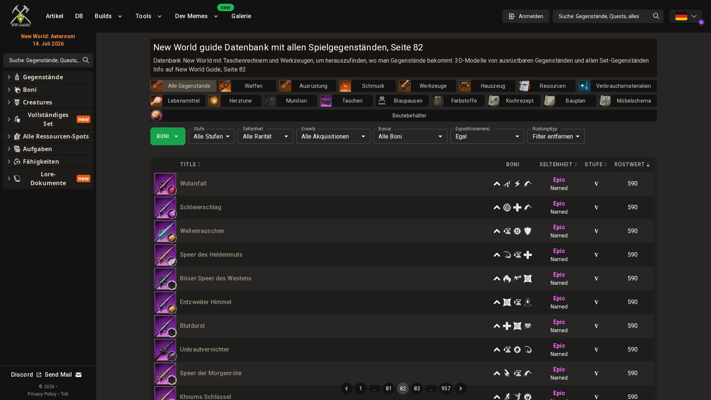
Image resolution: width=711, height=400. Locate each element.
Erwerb (308, 128)
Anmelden (531, 16)
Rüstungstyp (545, 128)
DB (79, 16)
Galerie (241, 16)
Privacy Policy (42, 394)
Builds (103, 16)
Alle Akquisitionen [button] (325, 136)
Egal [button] (461, 136)
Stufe (199, 128)
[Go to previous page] (347, 388)
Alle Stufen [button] (208, 136)
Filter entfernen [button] (553, 136)
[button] (171, 190)
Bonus (384, 128)
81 (389, 388)
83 (417, 388)
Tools (143, 16)
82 (403, 388)
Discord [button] (22, 374)
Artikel (54, 16)
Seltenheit (253, 128)
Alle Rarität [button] (257, 136)
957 (445, 388)
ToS (64, 394)
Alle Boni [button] (390, 136)
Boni (163, 136)
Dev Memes (200, 13)
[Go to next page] (461, 388)
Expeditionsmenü (472, 128)
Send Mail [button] (58, 374)
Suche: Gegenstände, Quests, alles (599, 16)
